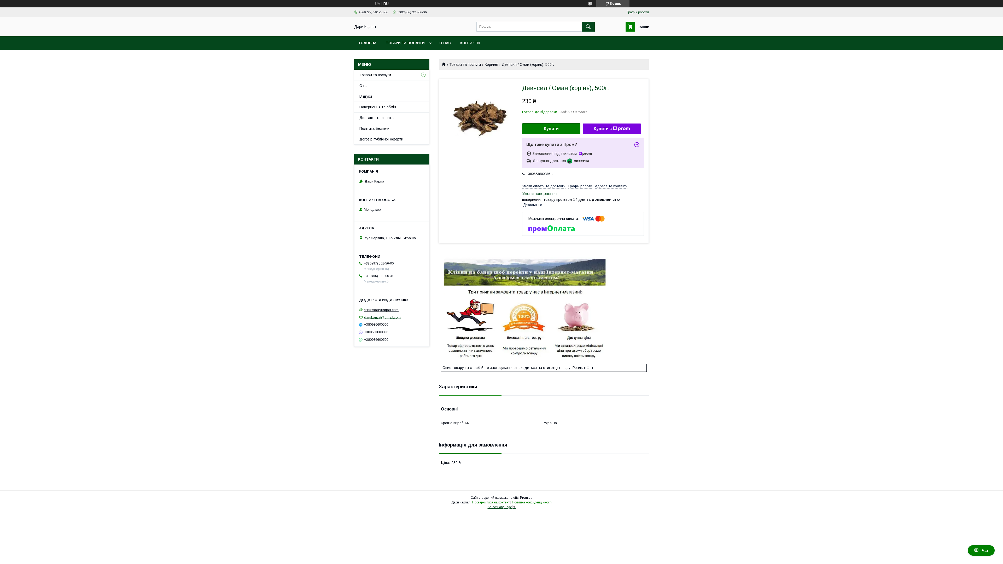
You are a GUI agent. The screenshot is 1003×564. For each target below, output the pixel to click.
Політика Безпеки (374, 128)
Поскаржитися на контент (491, 502)
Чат (985, 550)
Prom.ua (526, 498)
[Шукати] (588, 27)
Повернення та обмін (377, 107)
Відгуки (365, 96)
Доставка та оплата (376, 118)
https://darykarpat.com (381, 310)
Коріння (491, 64)
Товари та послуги (405, 43)
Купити (551, 128)
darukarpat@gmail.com (382, 317)
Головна (367, 43)
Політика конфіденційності (532, 502)
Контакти (470, 43)
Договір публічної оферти (381, 139)
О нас (445, 43)
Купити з (603, 128)
